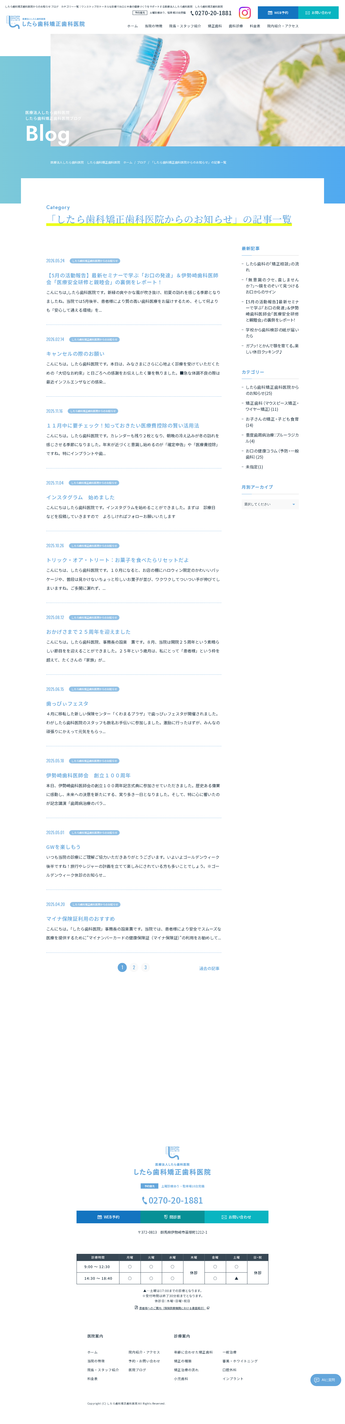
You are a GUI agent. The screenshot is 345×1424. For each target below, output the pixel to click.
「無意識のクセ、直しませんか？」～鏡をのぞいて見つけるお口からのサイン (272, 286)
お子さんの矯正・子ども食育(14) (272, 422)
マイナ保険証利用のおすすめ (80, 918)
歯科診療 (236, 25)
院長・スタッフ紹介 (185, 25)
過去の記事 (209, 968)
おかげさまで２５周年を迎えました (88, 631)
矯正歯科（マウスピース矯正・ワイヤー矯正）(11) (272, 406)
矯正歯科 (215, 25)
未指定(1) (254, 467)
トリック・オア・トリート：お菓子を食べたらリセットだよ (117, 559)
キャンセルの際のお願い (75, 353)
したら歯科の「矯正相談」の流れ (272, 267)
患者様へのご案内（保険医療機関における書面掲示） (172, 1308)
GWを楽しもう (63, 846)
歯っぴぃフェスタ (67, 703)
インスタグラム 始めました (80, 497)
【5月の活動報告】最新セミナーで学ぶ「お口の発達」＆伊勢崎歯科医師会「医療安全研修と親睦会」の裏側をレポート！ (132, 278)
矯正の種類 (183, 1361)
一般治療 (230, 1352)
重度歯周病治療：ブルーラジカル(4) (272, 438)
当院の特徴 (153, 25)
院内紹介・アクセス (283, 25)
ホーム (132, 25)
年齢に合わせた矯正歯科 (193, 1352)
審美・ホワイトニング (240, 1361)
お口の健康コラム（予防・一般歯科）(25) (272, 454)
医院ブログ (137, 1369)
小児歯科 (181, 1378)
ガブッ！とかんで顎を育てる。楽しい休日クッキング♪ (272, 349)
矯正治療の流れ (186, 1369)
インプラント (233, 1378)
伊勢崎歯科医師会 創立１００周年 (88, 775)
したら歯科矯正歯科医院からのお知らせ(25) (272, 390)
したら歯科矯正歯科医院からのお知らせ (95, 261)
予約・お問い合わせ (144, 1361)
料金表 (255, 25)
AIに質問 (328, 1380)
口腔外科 (230, 1369)
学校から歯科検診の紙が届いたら (272, 333)
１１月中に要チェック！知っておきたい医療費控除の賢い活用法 (122, 425)
